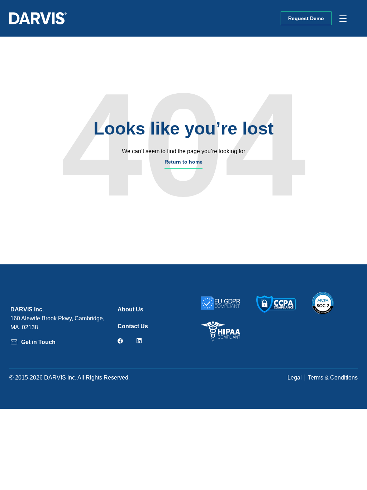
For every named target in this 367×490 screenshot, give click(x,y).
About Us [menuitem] (130, 309)
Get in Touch (38, 342)
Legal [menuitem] (294, 377)
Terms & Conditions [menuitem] (333, 377)
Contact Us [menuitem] (133, 326)
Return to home (183, 162)
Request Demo (306, 18)
